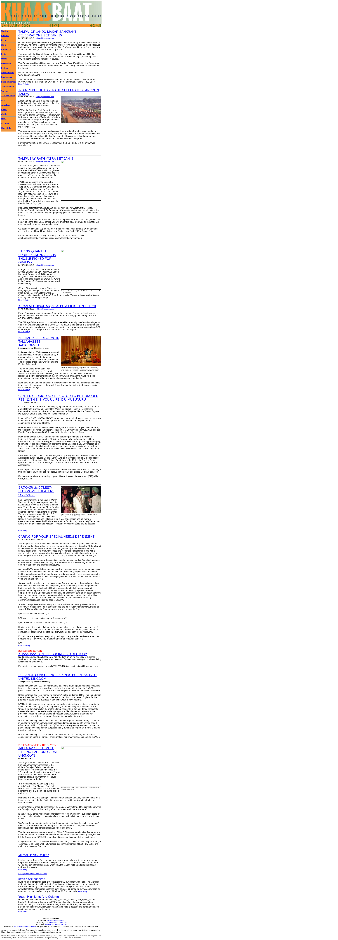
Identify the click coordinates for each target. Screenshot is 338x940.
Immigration (6, 77)
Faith (3, 54)
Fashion (4, 68)
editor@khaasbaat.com (45, 38)
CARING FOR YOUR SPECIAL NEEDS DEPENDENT (56, 536)
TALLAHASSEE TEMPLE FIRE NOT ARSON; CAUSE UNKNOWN (38, 751)
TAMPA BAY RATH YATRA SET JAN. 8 (45, 158)
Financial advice (8, 82)
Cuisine (4, 114)
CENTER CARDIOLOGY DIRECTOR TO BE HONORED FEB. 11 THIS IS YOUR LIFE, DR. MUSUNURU (58, 397)
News (3, 45)
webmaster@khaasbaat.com (56, 924)
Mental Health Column (33, 855)
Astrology (5, 105)
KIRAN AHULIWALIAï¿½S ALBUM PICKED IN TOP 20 (57, 306)
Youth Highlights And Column (38, 896)
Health (4, 59)
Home (3, 119)
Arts (3, 100)
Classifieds (6, 128)
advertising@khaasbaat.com (56, 922)
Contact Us (6, 49)
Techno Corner (8, 96)
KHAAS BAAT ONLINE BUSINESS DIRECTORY (52, 654)
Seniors (4, 91)
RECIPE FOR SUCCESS (31, 879)
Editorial (5, 35)
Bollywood (6, 63)
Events (4, 40)
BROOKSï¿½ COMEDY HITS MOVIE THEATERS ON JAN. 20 (36, 491)
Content (4, 31)
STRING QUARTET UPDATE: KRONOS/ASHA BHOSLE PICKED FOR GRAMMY (37, 256)
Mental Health (7, 72)
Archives (5, 123)
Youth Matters (7, 86)
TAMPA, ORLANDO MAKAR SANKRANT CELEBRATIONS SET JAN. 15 (47, 33)
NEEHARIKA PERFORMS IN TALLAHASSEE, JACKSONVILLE (38, 341)
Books (4, 109)
